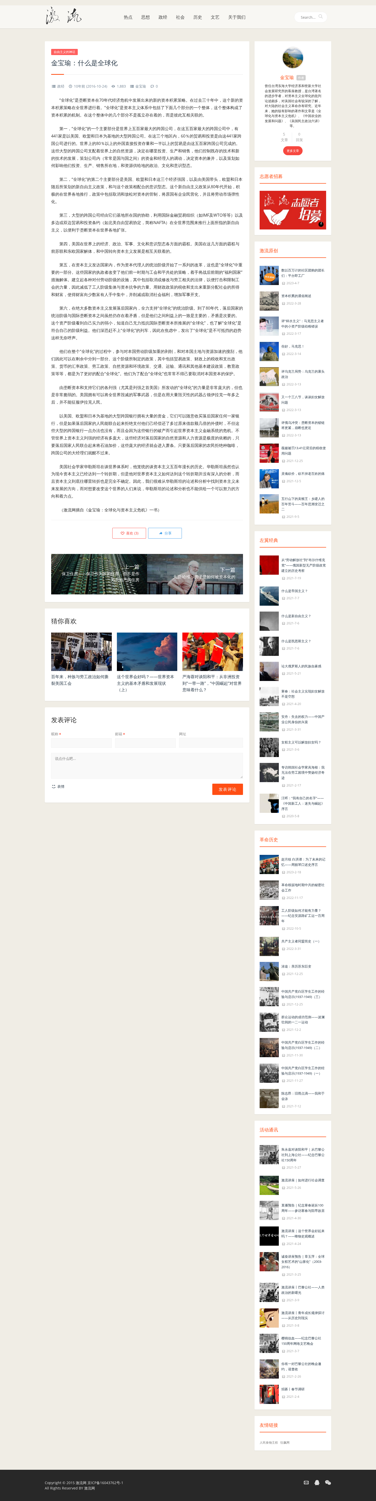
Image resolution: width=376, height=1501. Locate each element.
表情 (60, 786)
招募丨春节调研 (293, 1389)
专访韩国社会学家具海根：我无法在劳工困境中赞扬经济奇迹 (303, 772)
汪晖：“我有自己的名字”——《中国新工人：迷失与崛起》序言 (303, 803)
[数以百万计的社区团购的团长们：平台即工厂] (269, 274)
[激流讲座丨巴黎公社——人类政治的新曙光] (269, 1291)
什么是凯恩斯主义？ (296, 641)
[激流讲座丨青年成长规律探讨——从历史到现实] (269, 1317)
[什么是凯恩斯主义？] (269, 645)
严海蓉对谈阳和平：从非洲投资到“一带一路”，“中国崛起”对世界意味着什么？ (212, 683)
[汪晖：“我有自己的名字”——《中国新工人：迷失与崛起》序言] (269, 802)
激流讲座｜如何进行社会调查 (303, 1180)
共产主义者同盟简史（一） (301, 941)
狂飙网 (285, 1442)
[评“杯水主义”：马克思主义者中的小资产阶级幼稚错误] (269, 325)
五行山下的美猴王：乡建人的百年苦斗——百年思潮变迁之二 (303, 504)
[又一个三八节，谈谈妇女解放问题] (269, 401)
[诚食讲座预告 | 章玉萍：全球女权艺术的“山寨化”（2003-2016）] (269, 1261)
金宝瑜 (140, 86)
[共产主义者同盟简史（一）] (269, 945)
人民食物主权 (269, 1442)
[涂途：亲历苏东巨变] (269, 971)
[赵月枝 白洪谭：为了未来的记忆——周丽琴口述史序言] (269, 864)
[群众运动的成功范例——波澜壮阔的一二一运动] (269, 1021)
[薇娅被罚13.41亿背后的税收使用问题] (269, 452)
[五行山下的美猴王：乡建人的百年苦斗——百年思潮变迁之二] (269, 503)
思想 (145, 17)
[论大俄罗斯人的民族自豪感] (269, 670)
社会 (180, 17)
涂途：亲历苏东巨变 (296, 966)
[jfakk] (293, 58)
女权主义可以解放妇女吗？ (301, 742)
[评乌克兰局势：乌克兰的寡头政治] (269, 376)
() (131, 533)
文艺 (215, 17)
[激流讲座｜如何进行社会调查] (269, 1185)
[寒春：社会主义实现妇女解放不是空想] (269, 696)
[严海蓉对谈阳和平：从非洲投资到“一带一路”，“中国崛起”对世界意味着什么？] (212, 652)
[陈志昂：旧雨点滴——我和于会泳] (269, 1098)
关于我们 (237, 17)
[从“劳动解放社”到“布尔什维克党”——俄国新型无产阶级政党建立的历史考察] (269, 564)
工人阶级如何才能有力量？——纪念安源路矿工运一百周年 (303, 915)
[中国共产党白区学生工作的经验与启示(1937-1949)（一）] (269, 1072)
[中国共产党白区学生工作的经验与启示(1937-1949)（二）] (269, 1047)
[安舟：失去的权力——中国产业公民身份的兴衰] (269, 721)
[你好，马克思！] (269, 351)
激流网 (81, 1482)
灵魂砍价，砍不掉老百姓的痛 (303, 473)
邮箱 (120, 733)
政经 (163, 17)
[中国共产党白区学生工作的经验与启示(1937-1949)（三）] (269, 996)
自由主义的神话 (64, 52)
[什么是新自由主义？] (269, 620)
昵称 (56, 733)
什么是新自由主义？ (296, 616)
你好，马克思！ (293, 346)
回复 (299, 139)
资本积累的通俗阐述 (296, 295)
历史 (197, 17)
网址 (182, 733)
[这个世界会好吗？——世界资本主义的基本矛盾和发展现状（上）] (147, 652)
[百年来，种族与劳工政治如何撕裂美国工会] (81, 652)
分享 (167, 533)
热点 (128, 17)
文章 (284, 139)
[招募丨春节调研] (269, 1394)
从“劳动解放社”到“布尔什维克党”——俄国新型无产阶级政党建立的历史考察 (303, 565)
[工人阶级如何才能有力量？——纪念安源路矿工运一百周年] (269, 915)
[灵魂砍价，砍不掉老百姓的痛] (269, 478)
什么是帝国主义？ (294, 591)
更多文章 (293, 151)
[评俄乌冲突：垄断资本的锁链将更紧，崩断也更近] (269, 427)
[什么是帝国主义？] (269, 595)
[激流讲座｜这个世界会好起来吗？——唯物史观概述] (269, 1235)
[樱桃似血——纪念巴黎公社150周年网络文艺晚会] (269, 1342)
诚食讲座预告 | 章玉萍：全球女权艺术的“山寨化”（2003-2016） (303, 1261)
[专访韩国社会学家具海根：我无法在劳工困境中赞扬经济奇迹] (269, 772)
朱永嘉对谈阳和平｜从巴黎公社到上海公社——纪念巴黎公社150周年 (303, 1154)
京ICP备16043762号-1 (105, 1482)
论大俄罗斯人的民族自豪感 (301, 666)
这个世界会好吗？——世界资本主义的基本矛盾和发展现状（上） (145, 683)
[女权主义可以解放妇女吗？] (269, 746)
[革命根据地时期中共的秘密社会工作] (269, 889)
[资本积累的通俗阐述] (269, 300)
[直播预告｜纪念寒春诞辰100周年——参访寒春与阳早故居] (269, 1210)
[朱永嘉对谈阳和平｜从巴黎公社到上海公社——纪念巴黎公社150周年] (269, 1154)
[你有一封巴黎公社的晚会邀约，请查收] (269, 1368)
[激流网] (66, 15)
